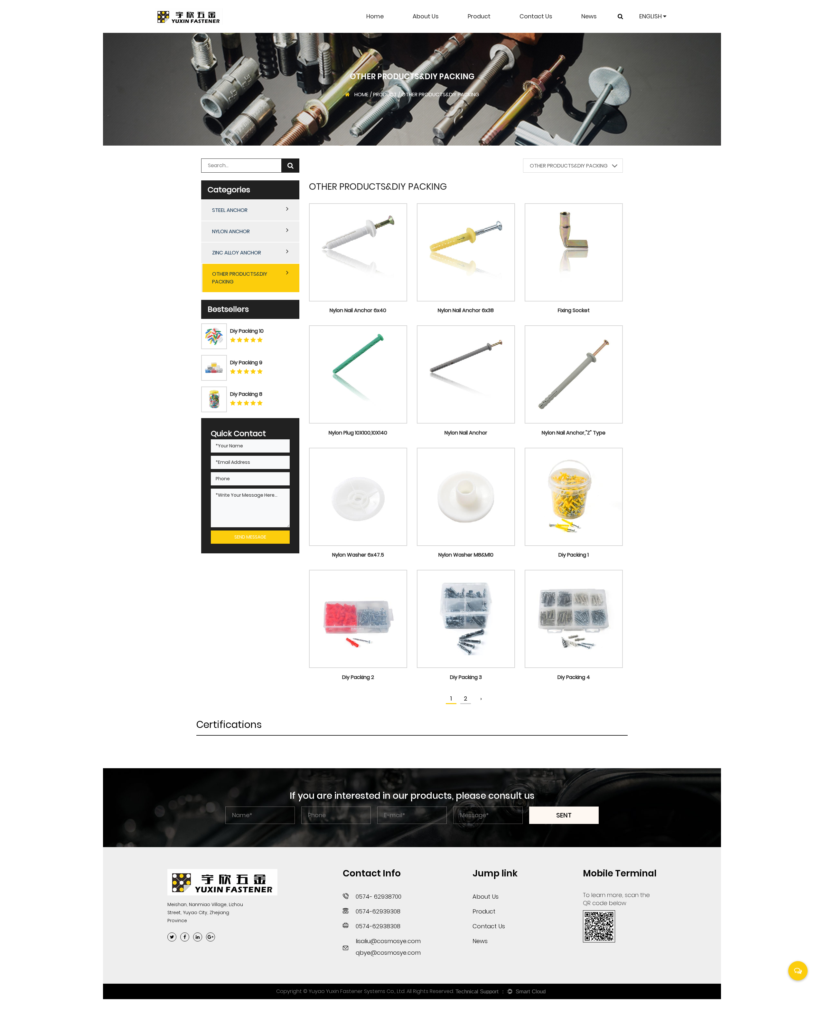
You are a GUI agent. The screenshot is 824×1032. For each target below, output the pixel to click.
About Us (426, 16)
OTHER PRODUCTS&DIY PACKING (490, 28)
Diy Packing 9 (246, 362)
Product (479, 16)
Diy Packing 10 (247, 331)
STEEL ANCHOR (493, 32)
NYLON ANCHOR (231, 231)
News (589, 16)
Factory (429, 32)
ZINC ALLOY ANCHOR (236, 252)
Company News (608, 32)
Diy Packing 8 (246, 394)
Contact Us (536, 16)
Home (375, 16)
